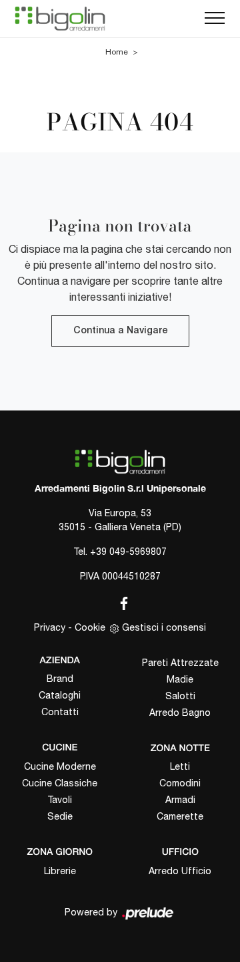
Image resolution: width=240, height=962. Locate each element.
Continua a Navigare (120, 331)
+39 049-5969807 (128, 551)
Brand (60, 678)
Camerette (180, 816)
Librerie (60, 871)
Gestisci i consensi (164, 627)
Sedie (60, 816)
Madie (180, 679)
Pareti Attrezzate (180, 662)
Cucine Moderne (60, 766)
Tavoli (59, 799)
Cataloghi (60, 695)
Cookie (90, 627)
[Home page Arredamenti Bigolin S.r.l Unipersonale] (60, 19)
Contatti (60, 712)
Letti (180, 766)
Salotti (180, 696)
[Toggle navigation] (215, 18)
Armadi (180, 799)
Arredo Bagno (180, 712)
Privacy (49, 627)
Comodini (180, 783)
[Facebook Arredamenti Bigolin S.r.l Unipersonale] (120, 600)
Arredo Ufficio (180, 871)
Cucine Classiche (59, 783)
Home (116, 52)
